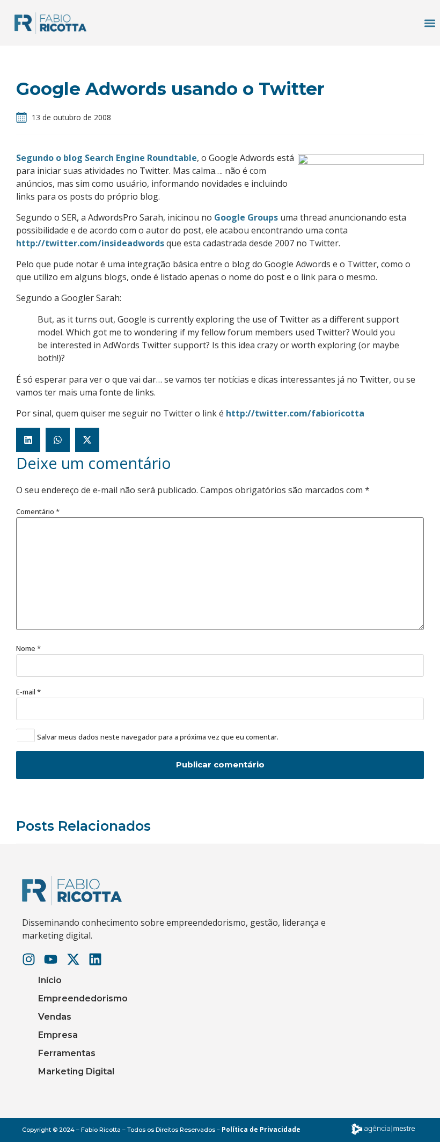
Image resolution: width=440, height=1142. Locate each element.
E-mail (28, 692)
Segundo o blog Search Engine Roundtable (106, 158)
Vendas (54, 1017)
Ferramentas (67, 1053)
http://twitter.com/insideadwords (90, 243)
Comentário (38, 511)
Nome (28, 648)
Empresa (58, 1035)
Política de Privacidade (261, 1129)
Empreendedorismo (83, 998)
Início (50, 980)
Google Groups (246, 217)
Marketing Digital (76, 1071)
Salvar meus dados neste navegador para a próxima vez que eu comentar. (157, 737)
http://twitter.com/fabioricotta (295, 413)
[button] (429, 23)
